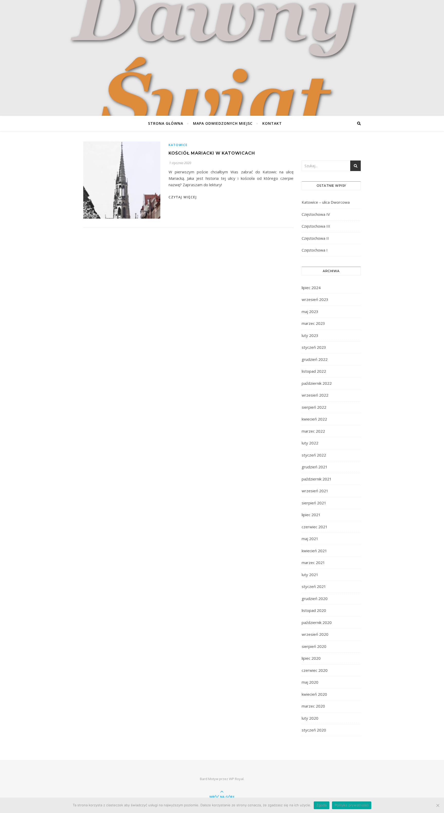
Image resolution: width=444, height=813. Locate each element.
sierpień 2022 (314, 407)
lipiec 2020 (311, 658)
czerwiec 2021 (315, 526)
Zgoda (321, 805)
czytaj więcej (183, 197)
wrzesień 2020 (315, 634)
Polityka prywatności (352, 805)
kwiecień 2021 (314, 550)
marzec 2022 (313, 431)
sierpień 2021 (314, 502)
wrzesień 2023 (315, 299)
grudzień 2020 (315, 598)
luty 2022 (310, 442)
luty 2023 (310, 335)
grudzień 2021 (315, 466)
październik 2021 (317, 478)
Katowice (178, 145)
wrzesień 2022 (315, 395)
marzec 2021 (313, 562)
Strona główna (165, 123)
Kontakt (272, 123)
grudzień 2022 (315, 359)
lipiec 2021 (311, 514)
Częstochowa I (315, 250)
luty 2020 (310, 718)
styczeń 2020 (314, 729)
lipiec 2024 (311, 287)
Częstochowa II (315, 238)
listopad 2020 (314, 610)
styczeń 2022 (314, 455)
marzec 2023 (313, 323)
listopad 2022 (314, 371)
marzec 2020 (313, 706)
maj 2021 (310, 538)
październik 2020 (317, 622)
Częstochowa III (316, 226)
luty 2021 (310, 574)
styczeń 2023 (314, 347)
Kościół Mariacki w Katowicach (212, 153)
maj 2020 (310, 682)
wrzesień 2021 (315, 490)
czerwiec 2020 (315, 670)
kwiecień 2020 (314, 694)
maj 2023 (310, 311)
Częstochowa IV (316, 214)
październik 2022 (317, 383)
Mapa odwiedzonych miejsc (223, 123)
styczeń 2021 (314, 586)
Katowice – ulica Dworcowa (326, 202)
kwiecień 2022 (314, 419)
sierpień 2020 (314, 646)
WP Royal (236, 778)
